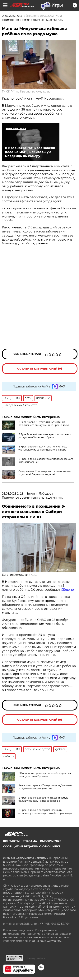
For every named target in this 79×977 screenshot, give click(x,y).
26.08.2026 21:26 (12, 493)
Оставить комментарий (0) (39, 368)
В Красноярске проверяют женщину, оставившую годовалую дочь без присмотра (45, 812)
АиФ (34, 574)
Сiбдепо (67, 589)
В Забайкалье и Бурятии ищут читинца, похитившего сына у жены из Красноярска (43, 423)
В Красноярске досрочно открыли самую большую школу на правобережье (43, 799)
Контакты (11, 841)
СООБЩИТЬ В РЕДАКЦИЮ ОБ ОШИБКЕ (31, 846)
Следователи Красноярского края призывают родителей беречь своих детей (45, 473)
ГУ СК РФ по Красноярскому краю (26, 91)
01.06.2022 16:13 (12, 15)
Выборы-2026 (50, 841)
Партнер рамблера (36, 958)
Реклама (30, 841)
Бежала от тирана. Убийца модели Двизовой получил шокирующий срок (45, 787)
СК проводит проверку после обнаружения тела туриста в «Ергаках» (44, 775)
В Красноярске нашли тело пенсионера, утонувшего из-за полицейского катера (42, 448)
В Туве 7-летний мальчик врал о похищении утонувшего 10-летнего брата (44, 436)
